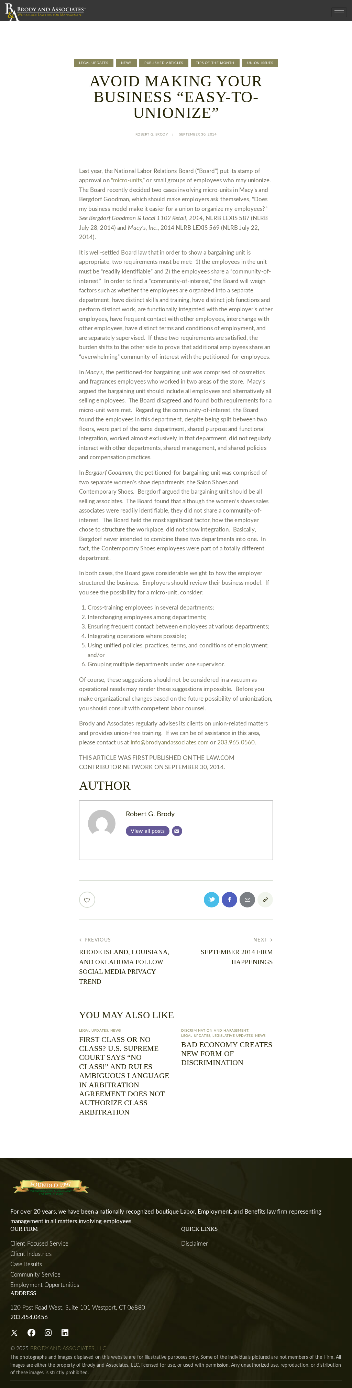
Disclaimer (194, 1244)
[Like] (88, 900)
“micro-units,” (128, 180)
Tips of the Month (215, 63)
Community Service (35, 1275)
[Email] (177, 831)
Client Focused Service (39, 1244)
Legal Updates (93, 63)
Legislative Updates (232, 1035)
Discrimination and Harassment (215, 1030)
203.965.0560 (236, 742)
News (126, 63)
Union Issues (260, 63)
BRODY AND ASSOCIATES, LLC (68, 1348)
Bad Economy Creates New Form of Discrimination (226, 1053)
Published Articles (163, 63)
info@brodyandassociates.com (170, 742)
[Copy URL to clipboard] (265, 899)
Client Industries (31, 1254)
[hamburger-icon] (339, 12)
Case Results (26, 1264)
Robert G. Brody (150, 814)
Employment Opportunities (44, 1285)
